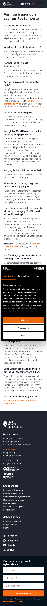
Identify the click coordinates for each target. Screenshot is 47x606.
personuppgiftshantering (13, 601)
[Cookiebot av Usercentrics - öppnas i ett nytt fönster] (33, 268)
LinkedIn (11, 545)
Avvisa (23, 335)
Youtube (11, 550)
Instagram (12, 540)
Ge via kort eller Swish (13, 493)
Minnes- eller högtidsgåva (15, 500)
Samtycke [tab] (8, 276)
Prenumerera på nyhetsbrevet (16, 497)
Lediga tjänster (10, 524)
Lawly (38, 106)
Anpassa (22, 328)
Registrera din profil (12, 521)
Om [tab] (38, 276)
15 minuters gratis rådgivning (21, 102)
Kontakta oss (9, 449)
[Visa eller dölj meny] (40, 4)
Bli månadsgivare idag (13, 490)
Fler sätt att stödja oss (14, 506)
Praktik (6, 528)
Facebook (12, 536)
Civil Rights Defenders (9, 4)
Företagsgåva (9, 503)
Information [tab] (23, 276)
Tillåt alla (23, 320)
